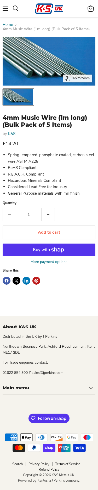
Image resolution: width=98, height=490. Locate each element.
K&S (11, 133)
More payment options (49, 262)
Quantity (9, 203)
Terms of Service (67, 464)
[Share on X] (16, 281)
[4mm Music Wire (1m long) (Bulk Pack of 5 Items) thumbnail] (18, 97)
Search (17, 464)
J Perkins (50, 336)
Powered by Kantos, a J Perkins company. (49, 480)
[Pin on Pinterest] (36, 281)
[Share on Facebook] (6, 281)
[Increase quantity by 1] (48, 214)
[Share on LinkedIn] (26, 281)
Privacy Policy (38, 464)
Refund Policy (49, 469)
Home (8, 24)
